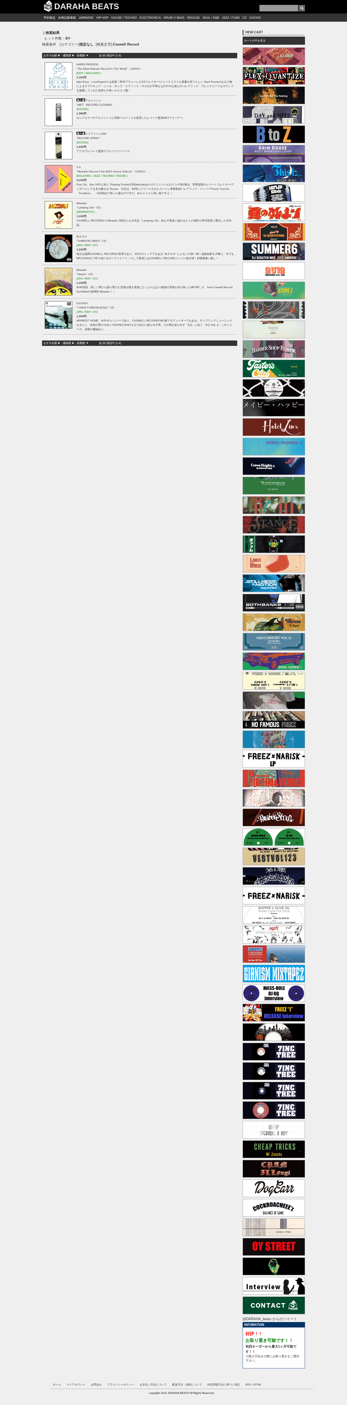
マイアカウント (75, 1384)
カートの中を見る (255, 40)
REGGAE (193, 17)
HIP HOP (102, 17)
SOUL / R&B (211, 17)
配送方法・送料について (187, 1384)
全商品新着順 (67, 17)
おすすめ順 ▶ (51, 55)
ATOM (257, 1384)
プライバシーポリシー (120, 1384)
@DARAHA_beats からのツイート (270, 1319)
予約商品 (49, 17)
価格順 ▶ (69, 55)
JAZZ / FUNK (231, 17)
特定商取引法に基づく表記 (223, 1384)
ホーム (57, 1384)
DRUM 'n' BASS (173, 17)
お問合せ (96, 1384)
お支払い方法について (153, 1384)
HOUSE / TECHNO (124, 17)
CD (244, 17)
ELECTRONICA (150, 17)
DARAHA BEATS (86, 6)
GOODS (255, 17)
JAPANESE (86, 17)
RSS (248, 1384)
